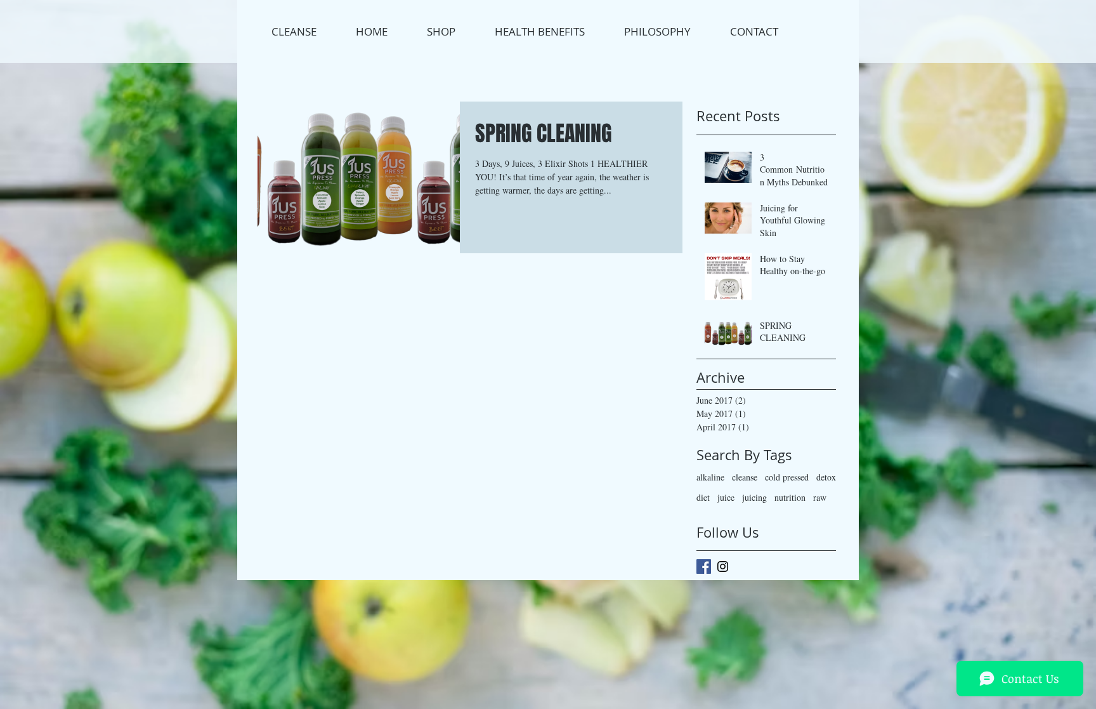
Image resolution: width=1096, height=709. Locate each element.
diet (703, 497)
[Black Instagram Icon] (722, 566)
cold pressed (787, 477)
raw (819, 497)
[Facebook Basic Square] (703, 566)
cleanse (744, 477)
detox (826, 477)
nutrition (790, 497)
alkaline (710, 477)
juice (725, 497)
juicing (754, 497)
